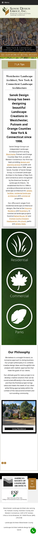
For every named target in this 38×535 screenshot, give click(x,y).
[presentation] (3, 463)
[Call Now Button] (33, 531)
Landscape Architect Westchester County (19, 523)
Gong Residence (19, 429)
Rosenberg (23, 211)
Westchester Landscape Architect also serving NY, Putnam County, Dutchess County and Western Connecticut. (19, 510)
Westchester (10, 154)
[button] (5, 2)
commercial (25, 196)
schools (23, 221)
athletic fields (20, 224)
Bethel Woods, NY (21, 216)
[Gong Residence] (19, 413)
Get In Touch (32, 484)
